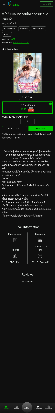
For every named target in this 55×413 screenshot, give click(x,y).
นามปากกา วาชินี (21, 43)
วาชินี (13, 39)
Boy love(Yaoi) (9, 23)
